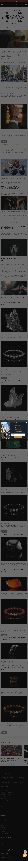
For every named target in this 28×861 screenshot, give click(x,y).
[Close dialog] (26, 422)
